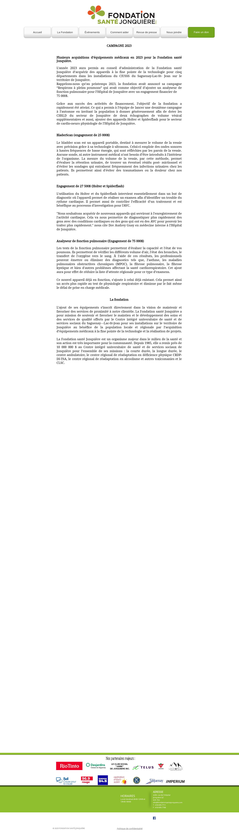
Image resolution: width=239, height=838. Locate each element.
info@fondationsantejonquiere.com (167, 802)
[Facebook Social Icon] (154, 818)
